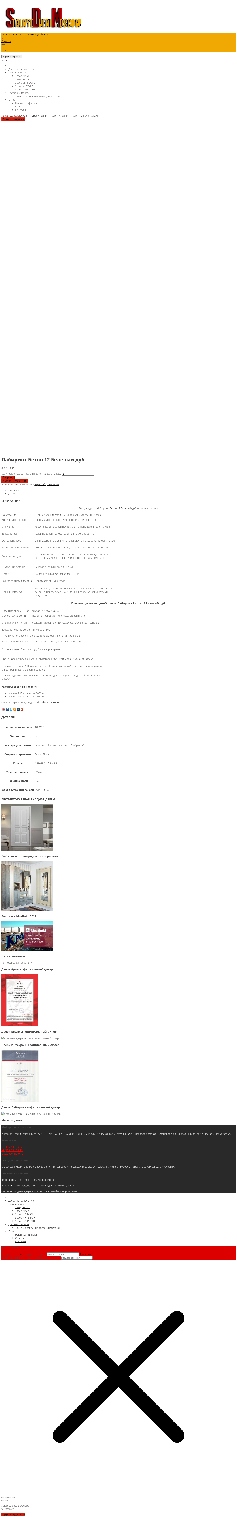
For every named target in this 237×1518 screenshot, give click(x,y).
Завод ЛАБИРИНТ (25, 89)
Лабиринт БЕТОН (49, 702)
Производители (17, 72)
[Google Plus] (22, 709)
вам (20, 1254)
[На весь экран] (6, 1497)
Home (4, 115)
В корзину (8, 477)
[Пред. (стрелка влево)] (2, 1500)
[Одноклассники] (15, 709)
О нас (11, 99)
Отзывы (19, 106)
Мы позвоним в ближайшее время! (24, 1254)
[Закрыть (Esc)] (13, 1497)
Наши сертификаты (26, 103)
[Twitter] (11, 709)
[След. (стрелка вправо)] (6, 1500)
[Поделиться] (9, 1497)
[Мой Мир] (18, 709)
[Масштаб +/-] (2, 1497)
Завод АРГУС (22, 76)
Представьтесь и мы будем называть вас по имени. (30, 1257)
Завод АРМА (22, 79)
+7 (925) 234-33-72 (12, 1150)
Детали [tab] (12, 493)
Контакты (20, 110)
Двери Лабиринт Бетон (45, 115)
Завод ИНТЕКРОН (25, 86)
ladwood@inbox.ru (12, 1153)
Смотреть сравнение (13, 1514)
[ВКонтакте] (7, 709)
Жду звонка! (86, 1254)
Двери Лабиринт (19, 115)
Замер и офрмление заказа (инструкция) (37, 96)
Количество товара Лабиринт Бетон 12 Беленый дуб (31, 473)
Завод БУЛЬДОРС (25, 82)
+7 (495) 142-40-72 (12, 1146)
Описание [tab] (14, 490)
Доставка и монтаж (18, 93)
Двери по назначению (21, 69)
